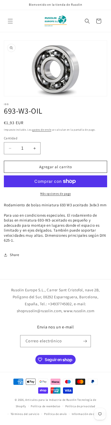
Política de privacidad (80, 406)
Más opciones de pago (55, 194)
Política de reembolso (45, 406)
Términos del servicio (25, 414)
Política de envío (55, 414)
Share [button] (14, 254)
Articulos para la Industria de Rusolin (51, 400)
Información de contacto (88, 414)
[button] (10, 21)
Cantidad (10, 138)
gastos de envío (41, 129)
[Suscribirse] (85, 341)
